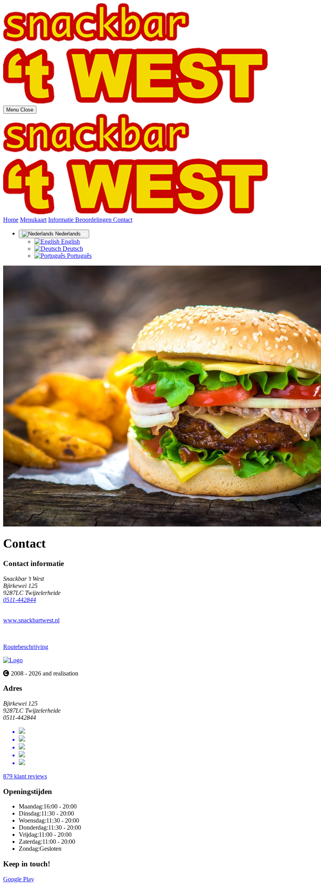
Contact (122, 219)
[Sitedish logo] (13, 660)
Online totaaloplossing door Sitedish (47, 886)
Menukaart (33, 219)
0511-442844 (19, 600)
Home (10, 219)
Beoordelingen (94, 219)
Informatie (61, 219)
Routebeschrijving (25, 646)
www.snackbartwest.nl (31, 620)
